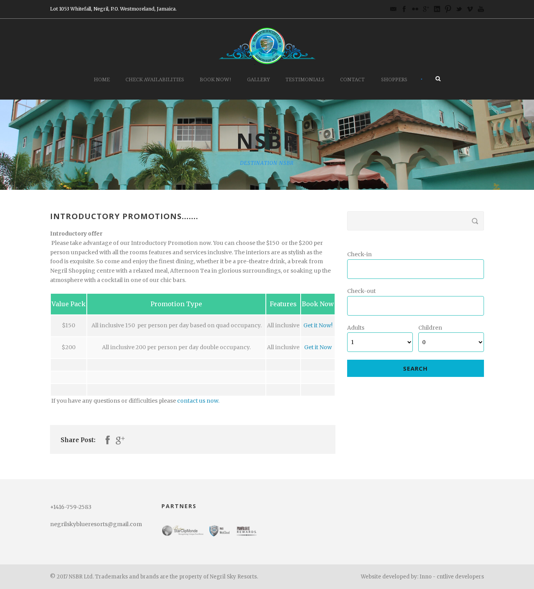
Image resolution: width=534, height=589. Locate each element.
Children (430, 327)
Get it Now (318, 347)
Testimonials (304, 79)
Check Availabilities (154, 79)
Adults (355, 327)
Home (102, 79)
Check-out (361, 290)
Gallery (258, 79)
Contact (352, 79)
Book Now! (215, 79)
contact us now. (198, 400)
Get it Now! (318, 325)
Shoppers (394, 79)
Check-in (359, 254)
